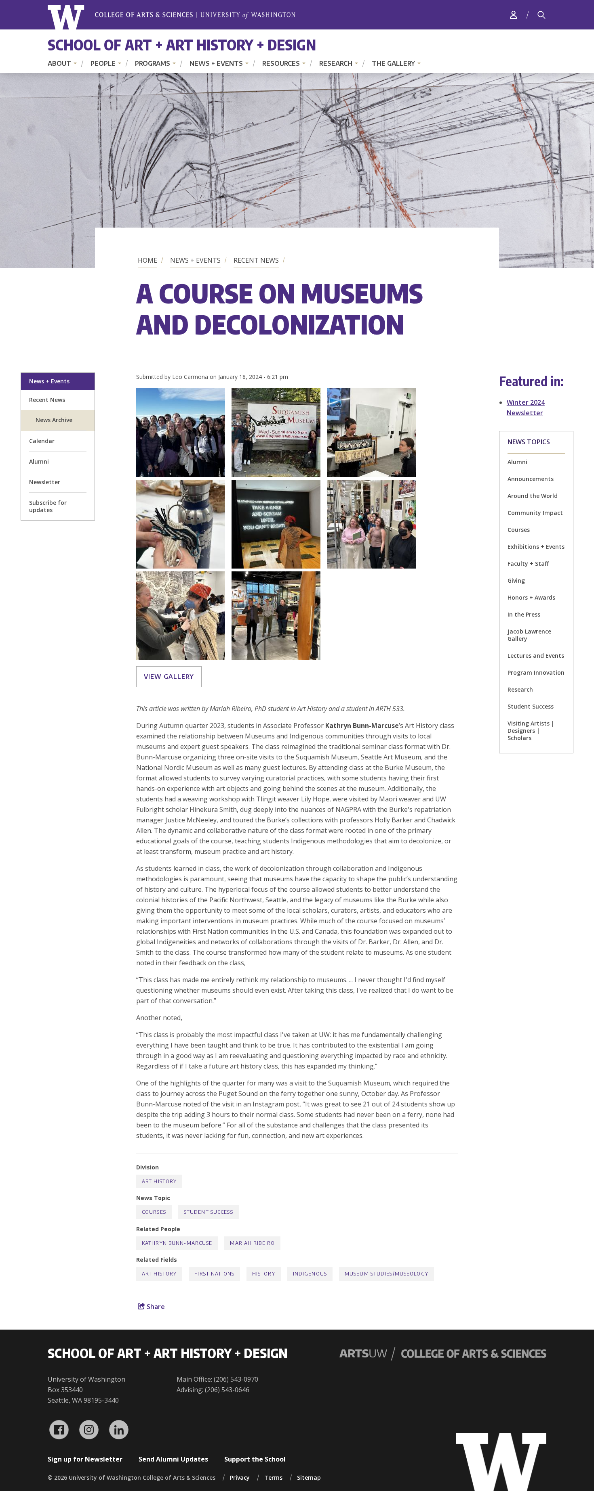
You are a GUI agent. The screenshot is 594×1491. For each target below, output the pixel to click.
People (103, 63)
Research (335, 63)
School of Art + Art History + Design (182, 45)
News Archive (54, 420)
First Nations (214, 1274)
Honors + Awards (531, 597)
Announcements (531, 479)
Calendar (42, 441)
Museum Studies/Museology (386, 1274)
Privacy (240, 1477)
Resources (281, 63)
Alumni (39, 461)
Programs (152, 63)
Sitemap (309, 1477)
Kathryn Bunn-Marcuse (177, 1243)
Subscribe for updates (48, 506)
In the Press (524, 614)
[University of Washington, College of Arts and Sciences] (171, 17)
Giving (516, 580)
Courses (519, 529)
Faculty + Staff (528, 563)
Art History (159, 1181)
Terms (273, 1477)
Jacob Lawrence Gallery (529, 634)
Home (147, 260)
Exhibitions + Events (536, 546)
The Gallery (393, 63)
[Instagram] (89, 1429)
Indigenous (310, 1274)
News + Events (216, 63)
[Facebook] (59, 1429)
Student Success (531, 706)
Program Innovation (536, 672)
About (59, 63)
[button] (180, 474)
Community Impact (535, 513)
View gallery (169, 676)
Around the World (533, 496)
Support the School (255, 1459)
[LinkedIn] (118, 1429)
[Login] (513, 14)
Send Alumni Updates (173, 1459)
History (263, 1274)
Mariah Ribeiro (252, 1243)
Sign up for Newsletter (85, 1459)
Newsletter (44, 482)
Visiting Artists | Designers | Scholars (531, 730)
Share (155, 1306)
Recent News (256, 260)
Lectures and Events (536, 655)
